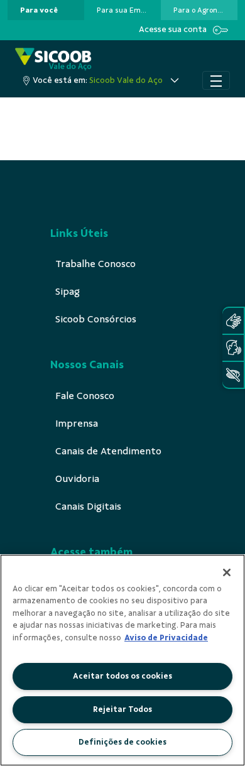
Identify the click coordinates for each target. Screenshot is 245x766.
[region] (122, 660)
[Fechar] (227, 572)
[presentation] (46, 10)
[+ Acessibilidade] (233, 375)
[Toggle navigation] (216, 80)
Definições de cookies (122, 742)
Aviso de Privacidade (166, 637)
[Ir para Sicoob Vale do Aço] (53, 59)
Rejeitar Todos (122, 709)
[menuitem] (39, 10)
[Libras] (233, 321)
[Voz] (233, 348)
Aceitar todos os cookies (122, 676)
